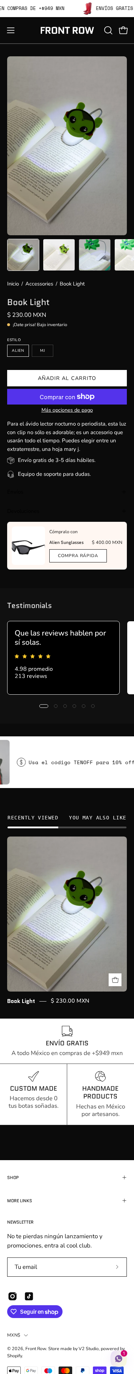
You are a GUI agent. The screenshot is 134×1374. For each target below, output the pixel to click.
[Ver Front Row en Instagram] (12, 1296)
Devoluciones (23, 511)
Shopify (14, 1356)
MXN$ (13, 1335)
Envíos (15, 491)
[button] (108, 30)
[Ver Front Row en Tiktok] (29, 1296)
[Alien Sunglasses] (28, 545)
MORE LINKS (19, 1201)
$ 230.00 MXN (70, 1001)
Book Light (21, 1001)
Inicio (13, 283)
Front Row (35, 1348)
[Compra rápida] (115, 979)
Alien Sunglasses (66, 542)
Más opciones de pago (67, 410)
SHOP (13, 1177)
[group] (67, 658)
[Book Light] (23, 255)
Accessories (39, 283)
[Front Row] (67, 30)
